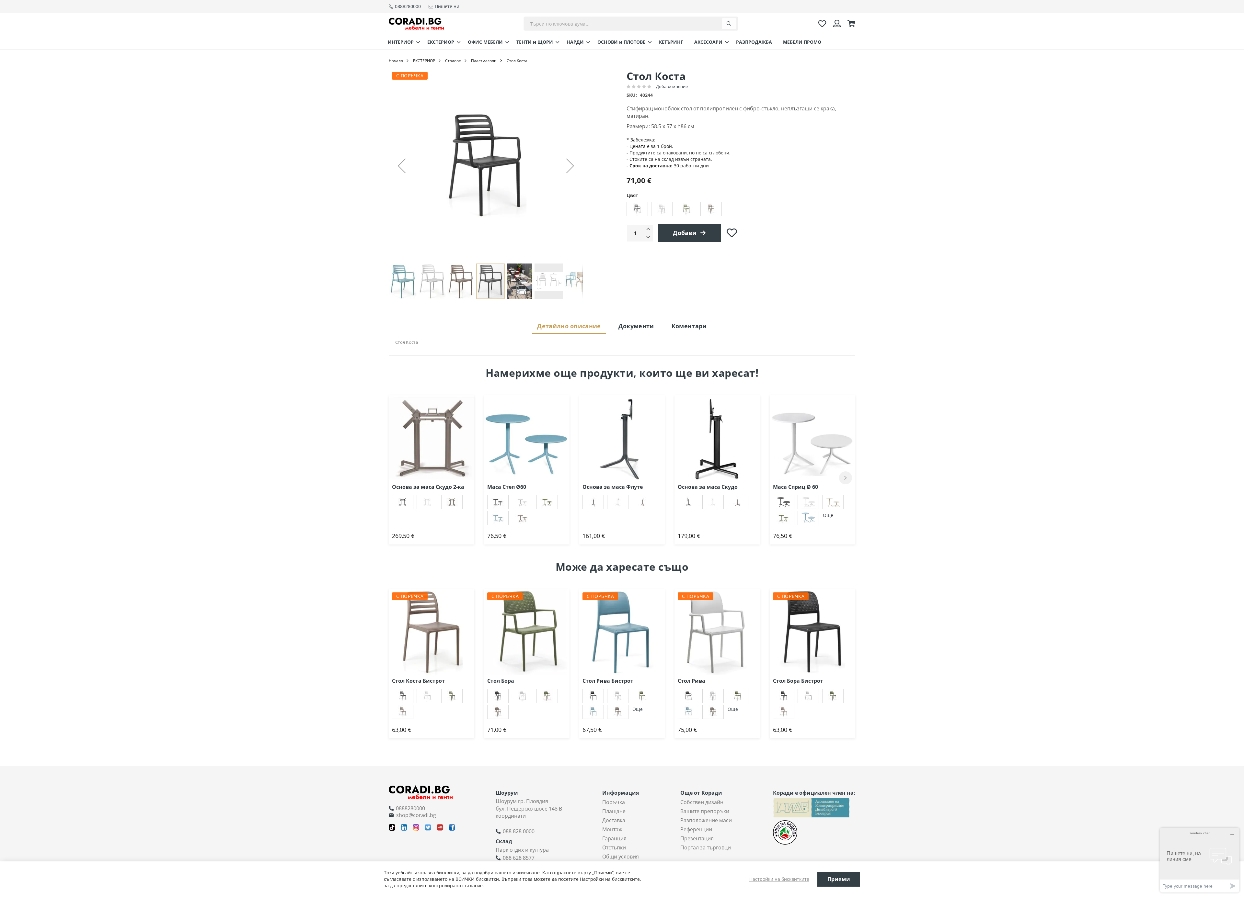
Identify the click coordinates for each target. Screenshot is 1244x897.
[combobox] (631, 24)
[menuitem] (402, 42)
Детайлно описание (569, 326)
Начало (396, 60)
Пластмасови (484, 60)
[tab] (568, 326)
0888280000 (410, 808)
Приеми (838, 879)
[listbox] (741, 210)
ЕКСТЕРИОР (424, 60)
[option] (637, 209)
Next (845, 477)
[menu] (622, 42)
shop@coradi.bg (416, 815)
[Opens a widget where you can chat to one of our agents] (1200, 860)
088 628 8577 (519, 857)
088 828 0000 (519, 831)
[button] (402, 166)
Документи (636, 326)
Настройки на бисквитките (779, 879)
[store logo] (416, 23)
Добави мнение (672, 86)
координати (511, 815)
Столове (453, 60)
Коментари (689, 326)
